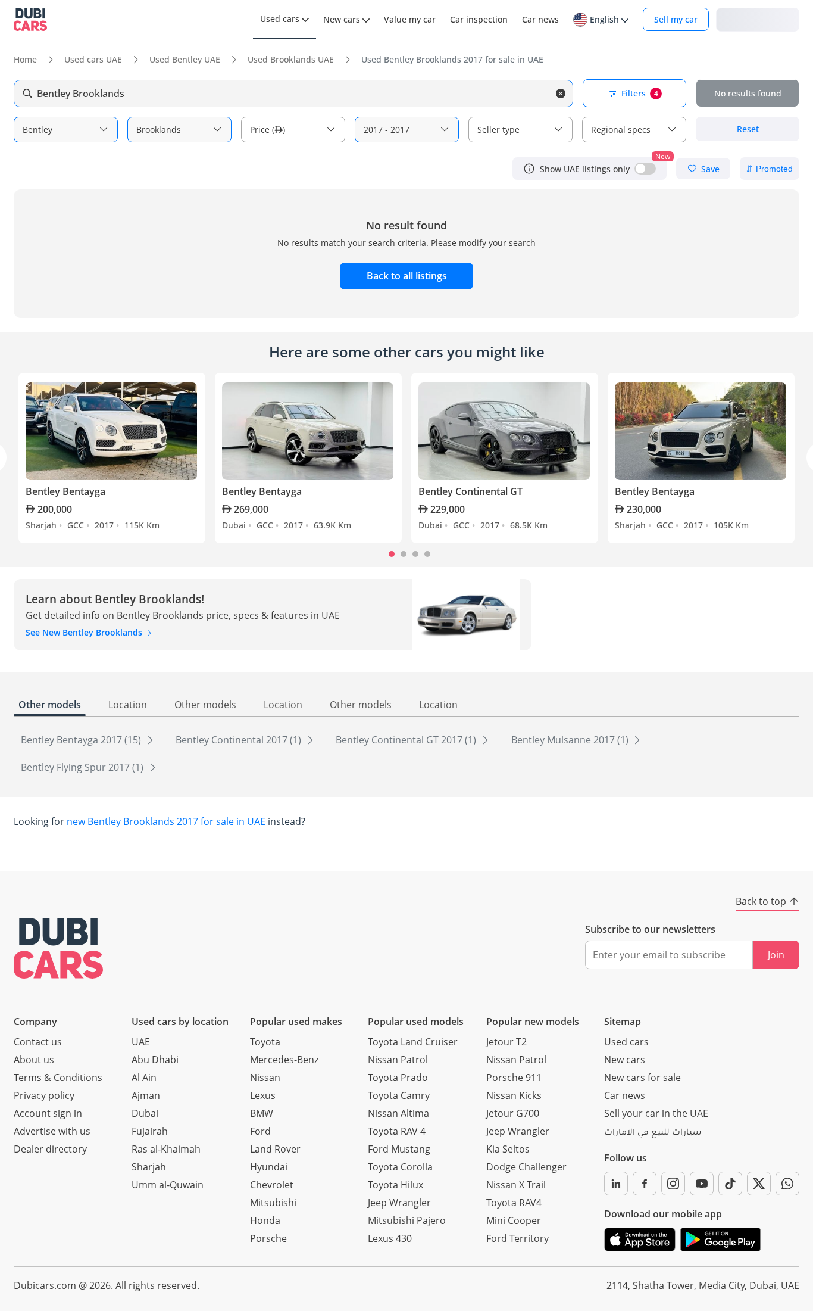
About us (34, 1059)
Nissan (265, 1077)
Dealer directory (50, 1149)
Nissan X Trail (516, 1184)
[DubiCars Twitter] (759, 1183)
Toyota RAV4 (514, 1202)
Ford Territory (517, 1238)
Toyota (265, 1041)
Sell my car (676, 19)
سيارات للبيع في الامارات (652, 1133)
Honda (265, 1220)
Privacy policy (44, 1095)
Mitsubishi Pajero (407, 1220)
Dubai (145, 1113)
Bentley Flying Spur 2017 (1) (83, 767)
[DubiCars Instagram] (673, 1183)
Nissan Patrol (398, 1059)
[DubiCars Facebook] (645, 1183)
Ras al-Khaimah (166, 1149)
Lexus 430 (390, 1238)
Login (757, 18)
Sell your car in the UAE (656, 1113)
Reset (748, 129)
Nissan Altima (398, 1113)
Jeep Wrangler (399, 1202)
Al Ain (144, 1077)
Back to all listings (407, 275)
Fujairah (150, 1131)
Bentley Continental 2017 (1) (240, 739)
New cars (624, 1059)
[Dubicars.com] (58, 948)
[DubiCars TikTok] (730, 1183)
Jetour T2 (506, 1041)
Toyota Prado (398, 1077)
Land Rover (275, 1149)
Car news (624, 1095)
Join (776, 954)
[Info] (529, 169)
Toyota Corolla (400, 1166)
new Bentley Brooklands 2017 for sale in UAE (166, 821)
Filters (639, 93)
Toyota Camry (399, 1095)
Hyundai (268, 1166)
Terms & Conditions (58, 1077)
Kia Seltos (508, 1149)
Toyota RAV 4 (397, 1131)
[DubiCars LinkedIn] (616, 1183)
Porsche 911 (514, 1077)
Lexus (263, 1095)
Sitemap (622, 1021)
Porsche (268, 1238)
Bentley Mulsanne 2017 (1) (571, 739)
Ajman (146, 1095)
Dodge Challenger (526, 1166)
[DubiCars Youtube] (702, 1183)
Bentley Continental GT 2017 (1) (407, 739)
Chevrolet (271, 1184)
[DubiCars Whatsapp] (787, 1183)
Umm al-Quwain (168, 1184)
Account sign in (48, 1113)
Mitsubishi (273, 1202)
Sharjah (149, 1166)
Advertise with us (52, 1131)
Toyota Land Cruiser (413, 1041)
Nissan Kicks (514, 1095)
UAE (141, 1041)
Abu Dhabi (155, 1059)
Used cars (626, 1041)
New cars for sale (642, 1077)
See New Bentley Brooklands (85, 632)
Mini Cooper (513, 1220)
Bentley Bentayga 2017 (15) (82, 739)
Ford (260, 1131)
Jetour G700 (512, 1113)
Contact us (38, 1041)
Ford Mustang (399, 1149)
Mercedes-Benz (284, 1059)
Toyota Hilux (395, 1184)
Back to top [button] (761, 901)
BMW (261, 1113)
